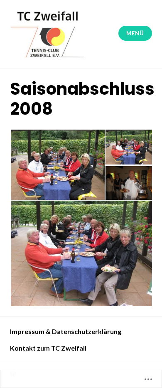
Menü (135, 33)
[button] (57, 165)
